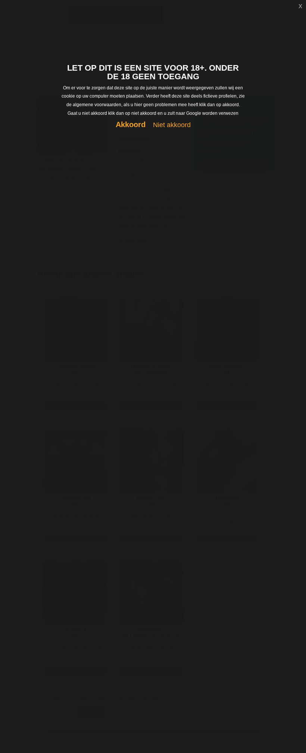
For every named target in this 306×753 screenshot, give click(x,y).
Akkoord (131, 124)
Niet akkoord (172, 125)
